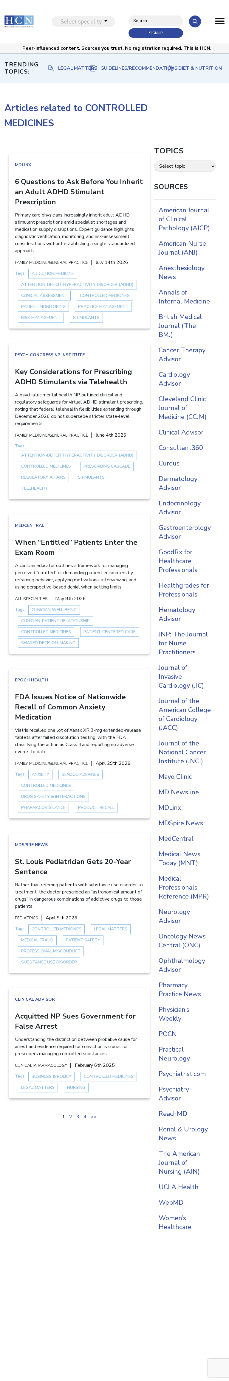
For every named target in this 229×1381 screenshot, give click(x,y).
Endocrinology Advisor (180, 508)
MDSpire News (31, 845)
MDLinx (23, 165)
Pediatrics (26, 918)
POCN (168, 1034)
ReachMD (173, 1113)
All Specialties (31, 599)
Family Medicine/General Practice (51, 262)
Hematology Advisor (177, 614)
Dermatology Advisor (178, 483)
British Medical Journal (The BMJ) (180, 325)
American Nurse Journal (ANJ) (182, 248)
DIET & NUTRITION (139, 68)
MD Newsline (179, 792)
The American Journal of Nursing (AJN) (179, 1162)
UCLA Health (179, 1187)
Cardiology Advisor (174, 379)
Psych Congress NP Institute (50, 355)
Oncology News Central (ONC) (182, 941)
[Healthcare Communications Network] (19, 21)
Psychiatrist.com (182, 1073)
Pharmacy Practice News (180, 990)
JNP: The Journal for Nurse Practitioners (183, 643)
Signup (156, 33)
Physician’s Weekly (174, 1014)
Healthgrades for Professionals (184, 590)
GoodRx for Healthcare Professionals (178, 561)
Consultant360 (181, 447)
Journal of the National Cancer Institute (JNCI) (182, 752)
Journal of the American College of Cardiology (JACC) (185, 714)
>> (94, 1117)
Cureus (169, 463)
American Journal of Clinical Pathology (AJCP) (184, 219)
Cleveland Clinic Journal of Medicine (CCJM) (183, 408)
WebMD (171, 1202)
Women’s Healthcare (175, 1222)
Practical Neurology (174, 1054)
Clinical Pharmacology (41, 1065)
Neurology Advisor (174, 916)
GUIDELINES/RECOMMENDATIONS (72, 68)
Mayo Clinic (175, 776)
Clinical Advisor (35, 999)
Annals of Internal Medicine (184, 297)
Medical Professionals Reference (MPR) (184, 887)
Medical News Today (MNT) (179, 859)
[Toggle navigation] (220, 22)
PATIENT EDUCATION (200, 68)
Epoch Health (31, 680)
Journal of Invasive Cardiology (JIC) (181, 676)
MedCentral (29, 525)
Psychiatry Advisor (174, 1094)
